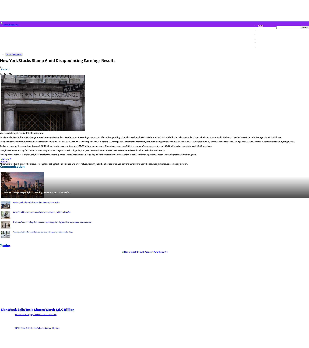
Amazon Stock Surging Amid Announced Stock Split (35, 315)
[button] (277, 23)
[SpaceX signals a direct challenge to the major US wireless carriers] (5, 205)
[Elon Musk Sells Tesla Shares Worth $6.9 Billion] (154, 253)
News (260, 30)
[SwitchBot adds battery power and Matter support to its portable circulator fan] (5, 215)
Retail (260, 43)
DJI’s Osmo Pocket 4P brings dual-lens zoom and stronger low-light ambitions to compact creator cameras (52, 222)
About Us (280, 344)
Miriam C (5, 69)
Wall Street (263, 38)
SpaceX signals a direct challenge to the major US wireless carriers (36, 202)
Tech (260, 47)
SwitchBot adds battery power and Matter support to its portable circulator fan (41, 212)
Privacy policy (293, 344)
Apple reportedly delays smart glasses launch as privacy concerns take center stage (43, 232)
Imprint (305, 344)
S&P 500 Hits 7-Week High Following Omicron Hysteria (37, 328)
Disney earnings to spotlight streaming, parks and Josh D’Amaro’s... (37, 192)
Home (260, 25)
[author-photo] (6, 159)
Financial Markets (266, 34)
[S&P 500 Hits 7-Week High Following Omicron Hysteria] (5, 247)
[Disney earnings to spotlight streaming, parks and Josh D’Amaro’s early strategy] (154, 184)
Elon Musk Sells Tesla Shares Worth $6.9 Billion (37, 310)
